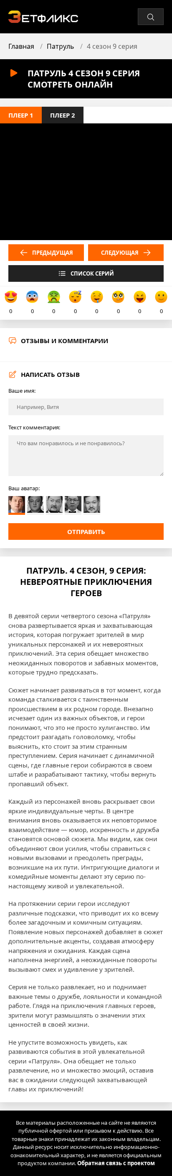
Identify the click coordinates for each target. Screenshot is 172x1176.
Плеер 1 (20, 115)
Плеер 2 (62, 115)
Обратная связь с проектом (116, 1163)
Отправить (86, 531)
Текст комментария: (34, 427)
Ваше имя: (21, 390)
